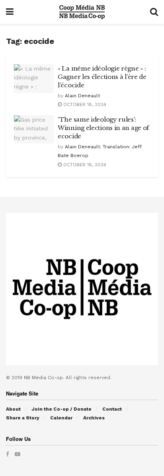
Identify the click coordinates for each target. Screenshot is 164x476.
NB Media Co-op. (45, 377)
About (13, 409)
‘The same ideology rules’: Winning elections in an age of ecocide (103, 128)
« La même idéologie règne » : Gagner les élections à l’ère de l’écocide (102, 77)
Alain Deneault (82, 95)
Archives (94, 418)
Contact (112, 409)
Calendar (61, 418)
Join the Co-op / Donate (61, 409)
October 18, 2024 (84, 104)
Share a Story (22, 418)
